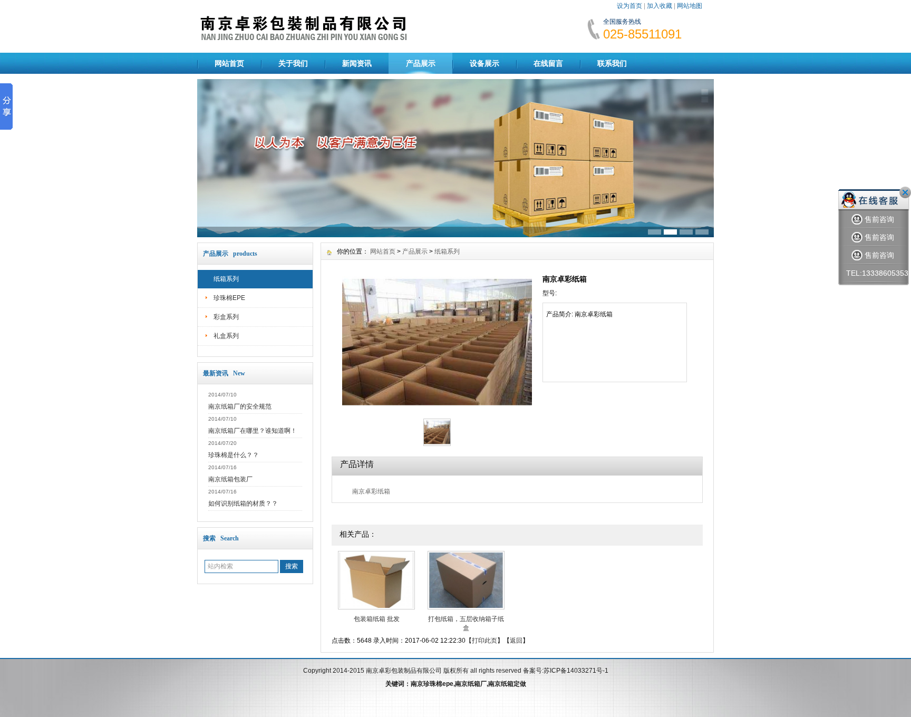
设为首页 (629, 5)
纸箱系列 (226, 279)
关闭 (905, 192)
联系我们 (612, 63)
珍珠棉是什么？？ (233, 455)
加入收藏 (659, 5)
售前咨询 (879, 219)
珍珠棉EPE (229, 298)
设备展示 (484, 63)
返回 (516, 640)
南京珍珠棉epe (432, 683)
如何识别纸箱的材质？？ (243, 503)
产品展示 (420, 63)
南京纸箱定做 (507, 683)
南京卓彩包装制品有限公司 (404, 670)
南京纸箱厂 (471, 683)
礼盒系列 (226, 336)
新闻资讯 (357, 63)
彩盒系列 (226, 317)
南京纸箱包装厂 (230, 479)
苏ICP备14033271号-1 (576, 670)
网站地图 (689, 5)
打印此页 (484, 640)
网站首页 (229, 63)
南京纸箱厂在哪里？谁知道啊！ (252, 430)
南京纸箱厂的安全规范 (240, 406)
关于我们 (293, 63)
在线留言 (548, 63)
